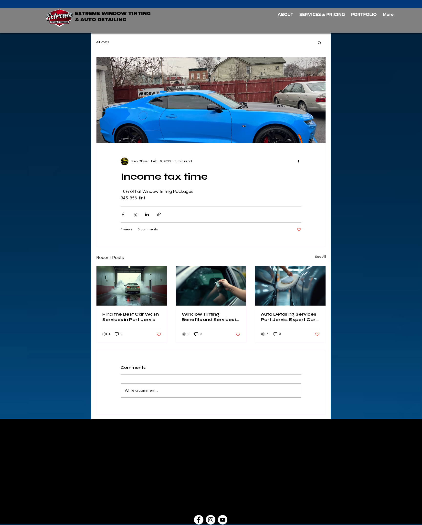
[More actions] (298, 161)
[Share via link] (159, 214)
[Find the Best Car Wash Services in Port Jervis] (131, 286)
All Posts (102, 42)
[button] (319, 42)
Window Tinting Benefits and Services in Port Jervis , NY (210, 316)
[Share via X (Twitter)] (135, 214)
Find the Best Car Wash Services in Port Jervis (130, 316)
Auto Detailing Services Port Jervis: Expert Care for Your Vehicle (290, 316)
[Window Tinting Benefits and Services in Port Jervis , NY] (211, 286)
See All (320, 256)
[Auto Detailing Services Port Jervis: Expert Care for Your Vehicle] (290, 286)
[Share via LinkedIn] (147, 214)
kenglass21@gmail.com (181, 482)
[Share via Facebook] (123, 214)
